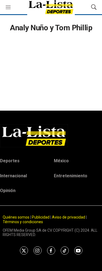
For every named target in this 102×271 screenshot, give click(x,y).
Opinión (8, 190)
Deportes (10, 160)
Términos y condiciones (23, 222)
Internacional (13, 175)
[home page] (51, 135)
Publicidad (41, 217)
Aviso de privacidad (68, 217)
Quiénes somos (16, 217)
